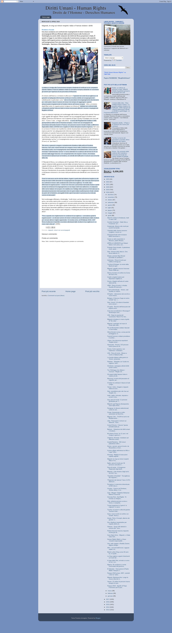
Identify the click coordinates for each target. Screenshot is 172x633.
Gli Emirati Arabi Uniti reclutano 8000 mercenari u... (117, 235)
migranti (50, 230)
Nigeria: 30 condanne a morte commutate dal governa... (116, 565)
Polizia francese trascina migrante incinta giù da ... (118, 531)
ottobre (110, 200)
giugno (110, 210)
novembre (111, 197)
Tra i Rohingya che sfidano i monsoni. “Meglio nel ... (116, 370)
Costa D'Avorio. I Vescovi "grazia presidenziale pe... (117, 425)
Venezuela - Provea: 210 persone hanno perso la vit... (117, 345)
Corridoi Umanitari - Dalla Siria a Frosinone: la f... (117, 222)
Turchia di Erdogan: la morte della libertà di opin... (118, 265)
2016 (108, 602)
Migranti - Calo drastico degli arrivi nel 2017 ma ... (118, 472)
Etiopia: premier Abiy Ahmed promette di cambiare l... (116, 256)
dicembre (111, 194)
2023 (108, 179)
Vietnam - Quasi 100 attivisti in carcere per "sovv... (116, 527)
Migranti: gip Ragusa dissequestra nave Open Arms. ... (118, 404)
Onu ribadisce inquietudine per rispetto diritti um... (117, 523)
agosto (110, 205)
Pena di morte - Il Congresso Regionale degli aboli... (116, 468)
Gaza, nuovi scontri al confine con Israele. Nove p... (118, 514)
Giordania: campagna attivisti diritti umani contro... (118, 366)
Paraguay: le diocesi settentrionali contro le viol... (118, 409)
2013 (108, 610)
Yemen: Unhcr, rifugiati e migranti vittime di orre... (117, 387)
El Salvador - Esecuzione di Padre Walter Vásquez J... (118, 569)
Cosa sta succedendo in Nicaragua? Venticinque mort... (118, 311)
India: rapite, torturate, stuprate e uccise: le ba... (117, 396)
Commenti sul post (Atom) (56, 295)
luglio (109, 207)
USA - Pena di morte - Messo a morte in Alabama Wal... (117, 354)
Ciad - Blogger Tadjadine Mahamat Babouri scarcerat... (118, 493)
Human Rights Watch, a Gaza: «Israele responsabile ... (116, 540)
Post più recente (49, 291)
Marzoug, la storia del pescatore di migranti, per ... (118, 379)
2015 (108, 604)
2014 (108, 607)
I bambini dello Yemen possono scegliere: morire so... (117, 231)
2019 (108, 189)
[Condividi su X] (51, 227)
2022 (108, 182)
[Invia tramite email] (47, 227)
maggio (110, 213)
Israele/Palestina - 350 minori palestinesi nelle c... (116, 442)
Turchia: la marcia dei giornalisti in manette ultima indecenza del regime (120, 139)
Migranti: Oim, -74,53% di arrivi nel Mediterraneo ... (118, 417)
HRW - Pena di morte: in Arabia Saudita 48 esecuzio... (117, 286)
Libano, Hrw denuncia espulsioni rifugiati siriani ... (117, 341)
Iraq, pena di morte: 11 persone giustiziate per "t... (117, 400)
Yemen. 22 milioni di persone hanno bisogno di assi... (118, 582)
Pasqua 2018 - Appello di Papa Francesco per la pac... (117, 586)
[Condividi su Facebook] (52, 227)
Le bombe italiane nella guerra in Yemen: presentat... (117, 358)
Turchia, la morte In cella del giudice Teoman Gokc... (118, 510)
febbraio (110, 593)
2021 (108, 184)
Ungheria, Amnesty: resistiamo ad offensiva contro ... (118, 438)
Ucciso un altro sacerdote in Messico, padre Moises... (116, 239)
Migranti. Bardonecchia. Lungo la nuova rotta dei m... (117, 578)
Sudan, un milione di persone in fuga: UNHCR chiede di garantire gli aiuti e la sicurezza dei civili (121, 90)
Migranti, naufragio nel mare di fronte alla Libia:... (117, 324)
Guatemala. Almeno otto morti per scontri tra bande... (118, 227)
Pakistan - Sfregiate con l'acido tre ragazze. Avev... (118, 362)
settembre (111, 202)
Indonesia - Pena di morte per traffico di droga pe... (116, 260)
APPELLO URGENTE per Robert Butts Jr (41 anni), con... (117, 244)
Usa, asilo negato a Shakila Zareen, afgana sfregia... (118, 544)
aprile (110, 215)
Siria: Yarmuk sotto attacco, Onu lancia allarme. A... (117, 252)
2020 (108, 187)
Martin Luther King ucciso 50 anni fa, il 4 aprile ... (117, 552)
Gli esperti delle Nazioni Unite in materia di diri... (117, 375)
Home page (46, 17)
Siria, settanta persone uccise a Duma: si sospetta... (117, 502)
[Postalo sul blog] (49, 227)
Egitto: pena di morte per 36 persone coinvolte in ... (116, 463)
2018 (108, 192)
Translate (119, 60)
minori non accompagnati (62, 230)
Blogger (98, 618)
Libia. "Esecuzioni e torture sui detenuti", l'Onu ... (116, 421)
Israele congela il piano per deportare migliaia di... (115, 277)
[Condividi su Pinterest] (54, 227)
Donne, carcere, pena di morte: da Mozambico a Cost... (118, 447)
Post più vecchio (92, 291)
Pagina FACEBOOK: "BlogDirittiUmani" (117, 78)
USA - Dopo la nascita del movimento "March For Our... (117, 315)
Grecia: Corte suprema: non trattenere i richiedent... (116, 349)
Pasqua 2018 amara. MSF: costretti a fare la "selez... (118, 573)
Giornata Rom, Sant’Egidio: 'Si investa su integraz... (116, 497)
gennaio (110, 596)
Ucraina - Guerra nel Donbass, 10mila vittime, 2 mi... (117, 489)
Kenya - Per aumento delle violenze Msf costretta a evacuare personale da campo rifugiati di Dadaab (120, 154)
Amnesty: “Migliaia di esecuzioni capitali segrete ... (117, 455)
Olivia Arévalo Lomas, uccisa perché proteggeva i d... (118, 332)
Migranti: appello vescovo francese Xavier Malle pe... (118, 269)
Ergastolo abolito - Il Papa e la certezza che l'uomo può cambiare (120, 124)
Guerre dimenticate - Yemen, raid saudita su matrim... (117, 290)
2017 (108, 599)
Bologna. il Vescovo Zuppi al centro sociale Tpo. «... (118, 299)
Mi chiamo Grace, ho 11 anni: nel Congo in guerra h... (117, 434)
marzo (110, 590)
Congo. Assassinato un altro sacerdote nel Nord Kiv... (116, 413)
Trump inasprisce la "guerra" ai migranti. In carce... (117, 506)
